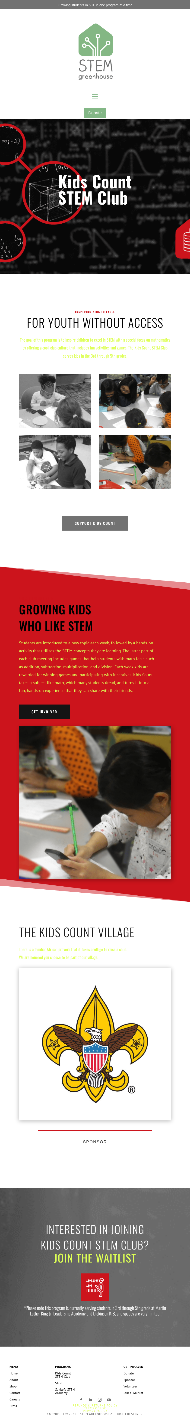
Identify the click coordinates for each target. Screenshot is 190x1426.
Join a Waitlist (133, 1393)
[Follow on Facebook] (81, 1403)
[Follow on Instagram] (99, 1403)
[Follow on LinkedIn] (90, 1403)
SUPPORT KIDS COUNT (95, 523)
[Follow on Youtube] (109, 1403)
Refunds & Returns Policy (95, 1405)
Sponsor (129, 1380)
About (14, 1380)
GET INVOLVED (44, 712)
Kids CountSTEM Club (63, 1375)
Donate (95, 113)
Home (14, 1373)
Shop (13, 1386)
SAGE (59, 1383)
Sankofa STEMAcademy (65, 1391)
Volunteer (130, 1386)
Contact (15, 1393)
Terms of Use (95, 1408)
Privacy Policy (95, 1411)
